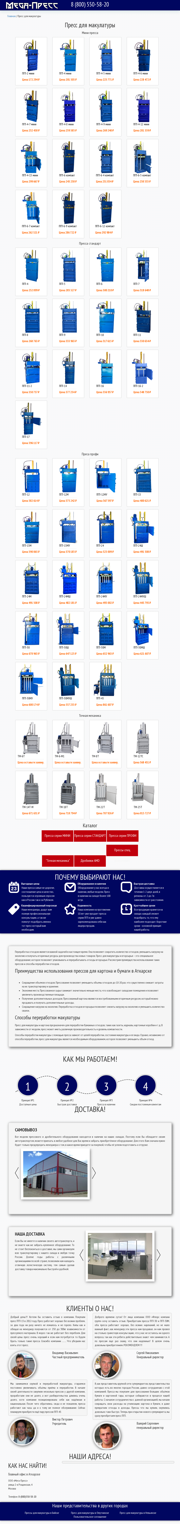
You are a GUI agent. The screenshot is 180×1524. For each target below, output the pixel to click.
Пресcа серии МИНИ (57, 835)
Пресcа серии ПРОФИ (122, 835)
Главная (11, 16)
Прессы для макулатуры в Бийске (42, 1512)
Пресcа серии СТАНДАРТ (90, 835)
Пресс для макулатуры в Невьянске (138, 1512)
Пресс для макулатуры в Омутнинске (90, 1512)
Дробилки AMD (90, 860)
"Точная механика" (58, 860)
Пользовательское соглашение (90, 1516)
